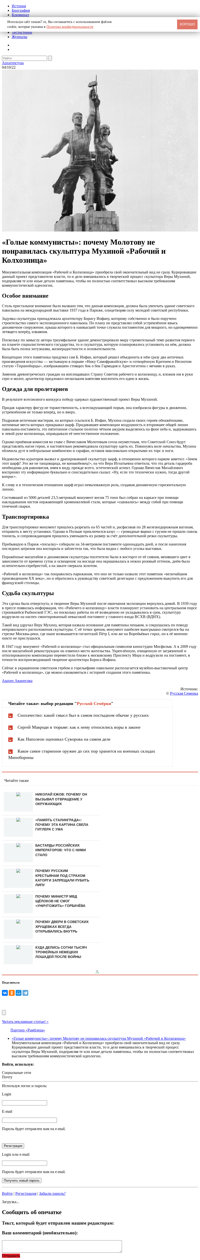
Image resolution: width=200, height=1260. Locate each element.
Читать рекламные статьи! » (25, 1021)
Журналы (19, 37)
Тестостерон (22, 32)
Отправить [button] (11, 1256)
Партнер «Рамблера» (27, 1030)
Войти (7, 1193)
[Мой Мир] (18, 993)
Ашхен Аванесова (17, 681)
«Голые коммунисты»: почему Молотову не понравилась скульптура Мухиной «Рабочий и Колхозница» (99, 1038)
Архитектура (13, 63)
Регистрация (25, 1193)
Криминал (20, 15)
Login (6, 1094)
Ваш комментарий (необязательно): (40, 1232)
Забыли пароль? (52, 1193)
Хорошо (187, 24)
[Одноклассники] (12, 993)
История (19, 6)
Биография (21, 10)
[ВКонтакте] (5, 993)
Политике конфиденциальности (70, 27)
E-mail (7, 1111)
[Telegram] (25, 993)
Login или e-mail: (16, 1154)
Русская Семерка (184, 693)
